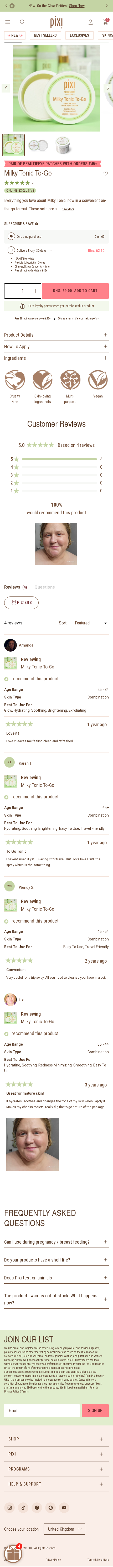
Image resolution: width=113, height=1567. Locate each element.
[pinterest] (50, 1507)
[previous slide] (6, 88)
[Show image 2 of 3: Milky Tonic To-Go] (38, 145)
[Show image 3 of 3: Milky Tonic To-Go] (63, 145)
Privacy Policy (53, 1559)
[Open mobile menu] (7, 22)
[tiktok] (23, 1507)
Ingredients (15, 358)
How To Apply (17, 346)
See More (68, 209)
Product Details (19, 335)
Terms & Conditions (98, 1559)
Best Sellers (45, 35)
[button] (56, 459)
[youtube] (64, 1507)
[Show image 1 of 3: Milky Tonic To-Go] (13, 145)
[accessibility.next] (106, 5)
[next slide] (108, 88)
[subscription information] (37, 224)
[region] (56, 544)
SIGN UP (95, 1410)
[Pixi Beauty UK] (56, 22)
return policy (92, 318)
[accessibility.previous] (6, 5)
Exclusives (79, 35)
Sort (63, 622)
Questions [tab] (44, 588)
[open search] (22, 22)
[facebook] (37, 1507)
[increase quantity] (36, 291)
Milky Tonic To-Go (37, 667)
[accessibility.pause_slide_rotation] (12, 6)
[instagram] (9, 1507)
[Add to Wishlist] (105, 174)
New (14, 35)
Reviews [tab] (16, 588)
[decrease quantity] (9, 291)
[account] (90, 22)
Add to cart (75, 290)
